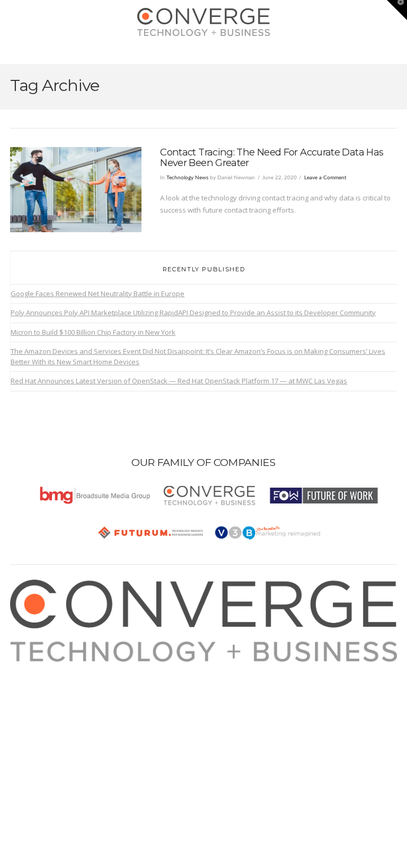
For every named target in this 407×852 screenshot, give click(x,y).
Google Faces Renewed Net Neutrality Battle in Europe (97, 293)
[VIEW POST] (75, 189)
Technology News (187, 177)
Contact (34, 729)
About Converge (48, 667)
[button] (203, 53)
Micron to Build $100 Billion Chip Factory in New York (93, 332)
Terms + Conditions (52, 692)
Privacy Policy (43, 704)
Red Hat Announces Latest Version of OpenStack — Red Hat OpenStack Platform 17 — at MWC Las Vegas (179, 381)
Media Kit (36, 679)
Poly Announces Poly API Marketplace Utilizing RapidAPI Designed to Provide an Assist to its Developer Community (193, 312)
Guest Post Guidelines (58, 716)
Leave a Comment (325, 177)
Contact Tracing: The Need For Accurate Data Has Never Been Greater (271, 157)
